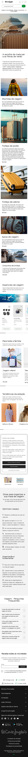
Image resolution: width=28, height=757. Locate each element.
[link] (6, 311)
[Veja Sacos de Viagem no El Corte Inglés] (14, 225)
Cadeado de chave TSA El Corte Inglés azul (18, 321)
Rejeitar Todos (14, 466)
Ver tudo (5, 381)
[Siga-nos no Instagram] (2, 719)
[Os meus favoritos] (22, 2)
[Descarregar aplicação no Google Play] (18, 724)
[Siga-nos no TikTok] (11, 719)
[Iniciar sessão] (20, 2)
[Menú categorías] (3, 2)
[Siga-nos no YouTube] (18, 719)
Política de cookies (7, 458)
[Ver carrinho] (25, 2)
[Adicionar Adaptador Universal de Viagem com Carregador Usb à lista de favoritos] (9, 307)
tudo (4, 274)
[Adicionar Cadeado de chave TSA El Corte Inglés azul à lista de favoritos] (21, 307)
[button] (14, 610)
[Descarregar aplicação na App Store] (6, 724)
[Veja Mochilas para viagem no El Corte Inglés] (14, 87)
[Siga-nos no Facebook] (5, 719)
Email (2, 664)
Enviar (23, 666)
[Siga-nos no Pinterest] (15, 719)
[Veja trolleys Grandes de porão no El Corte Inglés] (14, 126)
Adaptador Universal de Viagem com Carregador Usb (5, 321)
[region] (14, 454)
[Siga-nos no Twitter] (8, 719)
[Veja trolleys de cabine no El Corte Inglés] (14, 182)
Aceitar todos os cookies (14, 462)
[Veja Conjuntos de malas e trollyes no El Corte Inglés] (14, 256)
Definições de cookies (14, 470)
